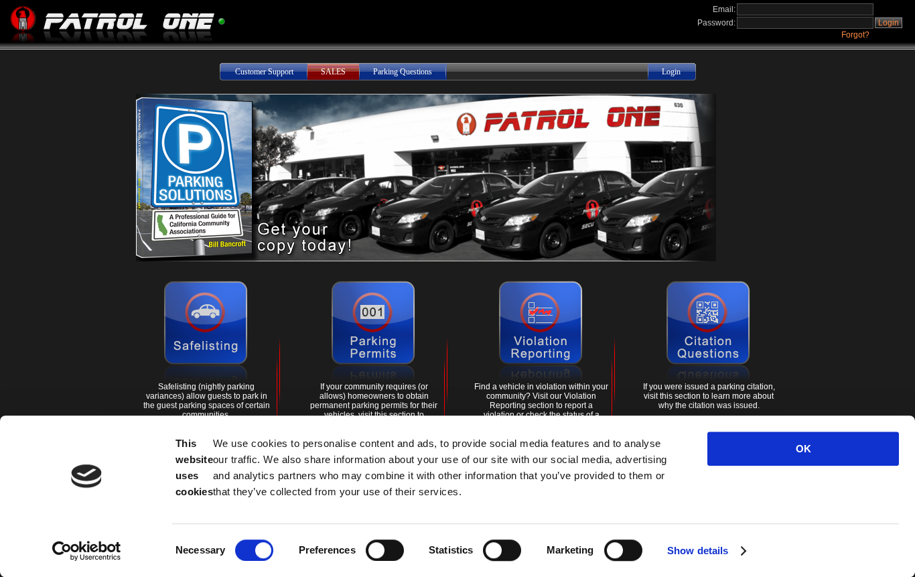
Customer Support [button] (264, 71)
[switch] (385, 550)
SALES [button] (333, 71)
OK (803, 448)
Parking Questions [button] (402, 71)
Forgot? (855, 35)
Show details (697, 550)
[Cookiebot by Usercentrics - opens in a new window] (86, 551)
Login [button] (888, 22)
